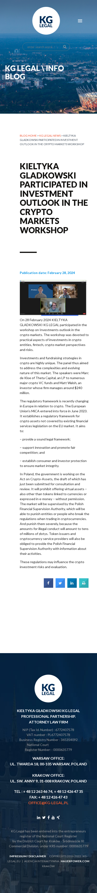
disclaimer (37, 856)
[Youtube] (53, 817)
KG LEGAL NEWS (50, 135)
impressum (17, 856)
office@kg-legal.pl (48, 802)
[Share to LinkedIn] (72, 586)
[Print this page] (84, 586)
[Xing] (58, 817)
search (65, 47)
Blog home (28, 135)
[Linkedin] (38, 817)
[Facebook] (49, 817)
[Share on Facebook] (48, 586)
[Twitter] (44, 817)
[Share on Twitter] (60, 586)
